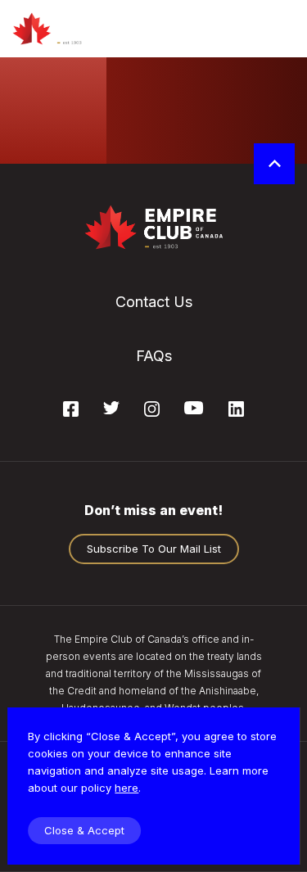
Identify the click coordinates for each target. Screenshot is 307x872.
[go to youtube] (193, 409)
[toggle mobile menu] (280, 28)
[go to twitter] (111, 409)
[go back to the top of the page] (274, 163)
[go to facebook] (71, 412)
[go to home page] (63, 28)
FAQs (154, 355)
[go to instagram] (152, 412)
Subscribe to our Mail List (154, 548)
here (126, 787)
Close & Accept (84, 830)
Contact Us (153, 301)
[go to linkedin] (236, 412)
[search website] (235, 28)
